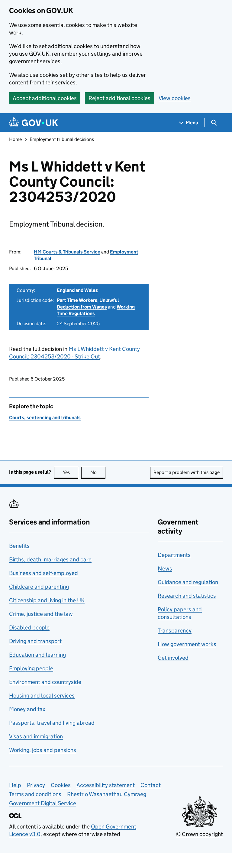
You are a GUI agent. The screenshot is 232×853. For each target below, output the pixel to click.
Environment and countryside (45, 681)
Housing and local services (42, 695)
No (97, 472)
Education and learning (37, 654)
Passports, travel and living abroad (52, 722)
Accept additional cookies (45, 98)
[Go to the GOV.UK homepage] (33, 122)
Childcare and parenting (39, 586)
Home (15, 139)
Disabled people (29, 627)
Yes (70, 472)
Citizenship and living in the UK (47, 600)
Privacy (36, 785)
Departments (174, 554)
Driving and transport (35, 641)
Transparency (175, 630)
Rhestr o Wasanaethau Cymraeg (106, 794)
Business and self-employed (43, 573)
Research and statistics (187, 595)
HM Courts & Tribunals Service (67, 252)
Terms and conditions (35, 794)
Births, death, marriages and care (50, 559)
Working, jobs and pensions (42, 750)
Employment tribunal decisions (62, 139)
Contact (150, 785)
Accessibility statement (105, 785)
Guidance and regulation (188, 582)
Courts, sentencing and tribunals (45, 417)
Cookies (61, 785)
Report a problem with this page (186, 472)
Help (15, 785)
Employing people (31, 668)
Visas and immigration (36, 736)
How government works (187, 644)
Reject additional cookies (119, 98)
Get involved (173, 657)
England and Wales (77, 290)
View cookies (175, 98)
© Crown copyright (199, 834)
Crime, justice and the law (41, 613)
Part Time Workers (77, 300)
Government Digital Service (42, 803)
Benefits (19, 545)
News (165, 568)
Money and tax (27, 709)
